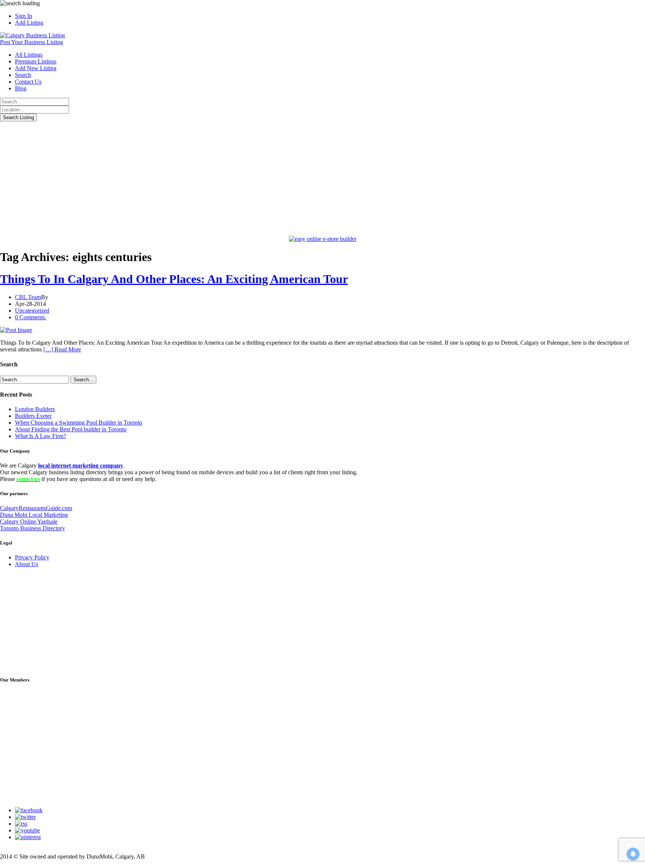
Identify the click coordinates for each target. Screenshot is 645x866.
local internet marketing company (80, 465)
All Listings (29, 55)
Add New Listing (35, 68)
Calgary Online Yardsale (28, 521)
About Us (26, 564)
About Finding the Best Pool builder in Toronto (71, 429)
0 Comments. (30, 317)
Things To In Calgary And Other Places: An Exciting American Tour (174, 279)
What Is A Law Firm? (40, 436)
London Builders (35, 409)
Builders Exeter (33, 416)
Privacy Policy (32, 557)
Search (23, 75)
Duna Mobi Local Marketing (34, 515)
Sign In (23, 16)
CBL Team (28, 297)
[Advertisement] (322, 177)
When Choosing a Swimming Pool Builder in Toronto (78, 422)
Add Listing (29, 22)
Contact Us (28, 81)
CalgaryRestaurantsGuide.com (36, 508)
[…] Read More (62, 349)
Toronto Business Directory (32, 528)
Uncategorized (32, 310)
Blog (21, 88)
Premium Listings (35, 61)
